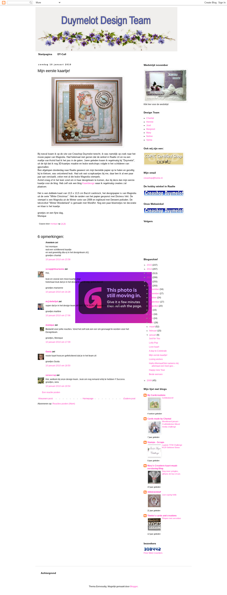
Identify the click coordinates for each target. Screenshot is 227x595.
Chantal (150, 118)
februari (153, 330)
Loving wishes (156, 359)
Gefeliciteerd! (167, 398)
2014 (149, 269)
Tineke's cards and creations (162, 515)
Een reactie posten (51, 392)
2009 (149, 380)
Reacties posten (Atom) (63, 403)
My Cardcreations (156, 395)
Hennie (149, 122)
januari (153, 335)
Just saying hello (169, 495)
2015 (149, 265)
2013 (149, 273)
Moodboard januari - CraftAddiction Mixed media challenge (171, 424)
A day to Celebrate (158, 351)
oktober (153, 297)
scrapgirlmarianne (55, 269)
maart (152, 326)
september (154, 302)
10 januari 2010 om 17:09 (58, 342)
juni (151, 314)
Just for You (154, 338)
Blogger (134, 586)
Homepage (88, 398)
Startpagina (45, 54)
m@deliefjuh (52, 301)
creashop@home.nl (153, 178)
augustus (154, 306)
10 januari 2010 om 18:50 (58, 365)
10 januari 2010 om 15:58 (58, 259)
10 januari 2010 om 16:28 (58, 292)
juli (151, 310)
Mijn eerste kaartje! (158, 355)
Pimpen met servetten (171, 518)
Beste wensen (156, 374)
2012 (149, 277)
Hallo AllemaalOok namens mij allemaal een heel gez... (164, 364)
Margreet (150, 129)
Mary (148, 132)
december (154, 289)
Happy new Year (157, 370)
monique (50, 325)
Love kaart (154, 347)
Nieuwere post (45, 398)
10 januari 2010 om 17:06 (58, 315)
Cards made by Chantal (159, 419)
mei (151, 318)
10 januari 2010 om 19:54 (58, 386)
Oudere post (129, 398)
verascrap (51, 375)
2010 (149, 285)
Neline (149, 136)
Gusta (49, 351)
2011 (149, 281)
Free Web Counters (153, 553)
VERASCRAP (154, 492)
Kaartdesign (88, 183)
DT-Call (61, 54)
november (154, 293)
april (151, 322)
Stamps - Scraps (155, 442)
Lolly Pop (153, 343)
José (148, 125)
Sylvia (149, 140)
